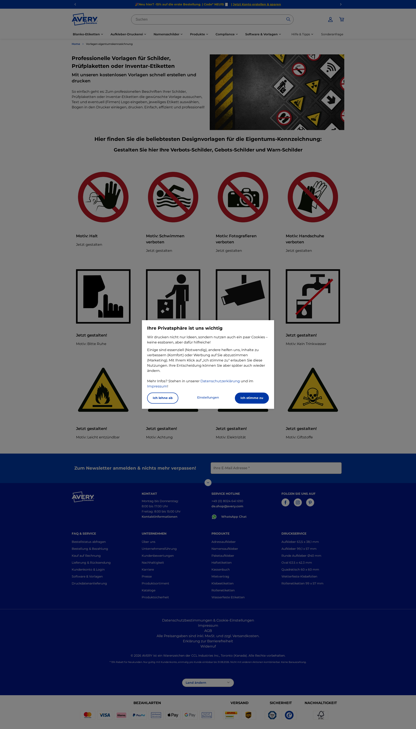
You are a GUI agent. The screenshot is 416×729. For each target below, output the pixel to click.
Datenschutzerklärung (220, 381)
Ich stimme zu (251, 398)
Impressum (157, 386)
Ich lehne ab (163, 398)
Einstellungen (208, 398)
